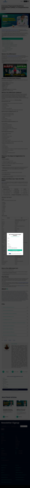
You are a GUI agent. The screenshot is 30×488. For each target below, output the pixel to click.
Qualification (9, 246)
